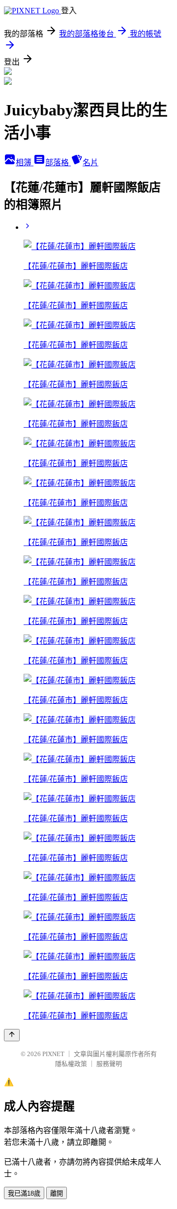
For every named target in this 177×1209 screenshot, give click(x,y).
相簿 (24, 162)
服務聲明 (109, 1063)
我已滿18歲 (24, 1193)
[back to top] (12, 1035)
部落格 (58, 162)
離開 (56, 1193)
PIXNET (53, 1054)
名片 (90, 162)
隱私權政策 (71, 1063)
